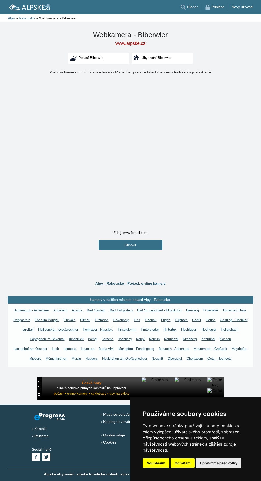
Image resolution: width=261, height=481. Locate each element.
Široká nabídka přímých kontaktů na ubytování (91, 388)
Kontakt (40, 429)
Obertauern (195, 358)
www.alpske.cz (130, 43)
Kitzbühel (208, 339)
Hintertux (170, 329)
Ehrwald (69, 320)
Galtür (196, 320)
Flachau (150, 320)
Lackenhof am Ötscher (30, 349)
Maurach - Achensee (174, 349)
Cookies (109, 442)
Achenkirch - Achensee (32, 310)
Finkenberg (121, 320)
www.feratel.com (135, 233)
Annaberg (60, 310)
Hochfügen (189, 329)
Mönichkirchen (56, 358)
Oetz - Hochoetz (219, 358)
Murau (76, 358)
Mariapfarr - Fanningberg (136, 349)
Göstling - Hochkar (233, 320)
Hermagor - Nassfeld (98, 329)
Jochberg (125, 339)
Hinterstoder (150, 329)
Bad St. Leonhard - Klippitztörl (159, 310)
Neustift (157, 358)
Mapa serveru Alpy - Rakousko (128, 414)
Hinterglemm (127, 329)
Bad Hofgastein (121, 310)
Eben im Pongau (47, 320)
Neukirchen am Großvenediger (124, 358)
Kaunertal (171, 339)
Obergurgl (175, 358)
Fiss (137, 320)
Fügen (165, 320)
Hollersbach (229, 329)
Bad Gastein (96, 310)
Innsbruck (76, 339)
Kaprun (154, 339)
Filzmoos (101, 320)
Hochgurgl (209, 329)
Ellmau (85, 320)
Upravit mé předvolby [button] (218, 463)
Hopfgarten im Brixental (47, 339)
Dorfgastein (21, 320)
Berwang (192, 310)
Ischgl (92, 339)
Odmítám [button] (183, 463)
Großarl (28, 329)
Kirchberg (190, 339)
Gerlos (210, 320)
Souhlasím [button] (156, 463)
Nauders (91, 358)
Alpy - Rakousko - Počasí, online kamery (130, 283)
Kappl (140, 339)
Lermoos (69, 349)
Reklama (41, 436)
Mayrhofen (239, 349)
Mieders (35, 358)
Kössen (225, 339)
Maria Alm (106, 349)
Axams (77, 310)
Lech (55, 349)
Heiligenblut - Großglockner (58, 329)
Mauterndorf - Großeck (210, 349)
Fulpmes (181, 320)
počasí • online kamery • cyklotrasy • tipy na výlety (91, 393)
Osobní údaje (114, 435)
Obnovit (130, 245)
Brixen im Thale (234, 310)
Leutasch (87, 349)
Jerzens (107, 339)
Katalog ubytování (117, 422)
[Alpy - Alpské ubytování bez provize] (29, 7)
